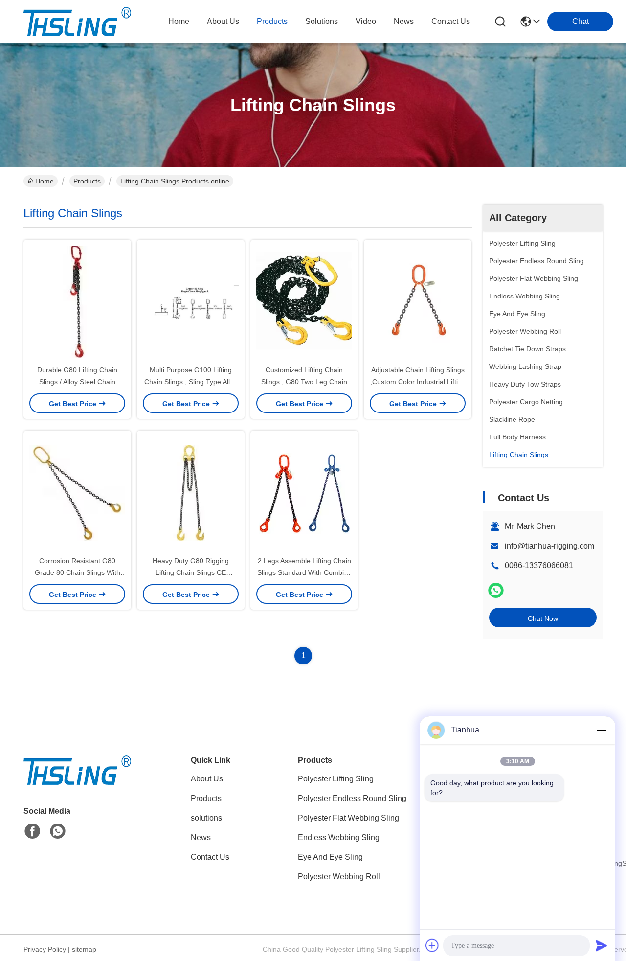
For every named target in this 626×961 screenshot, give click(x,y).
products (272, 21)
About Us (207, 779)
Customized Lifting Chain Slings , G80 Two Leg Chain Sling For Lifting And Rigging (304, 381)
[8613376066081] (58, 831)
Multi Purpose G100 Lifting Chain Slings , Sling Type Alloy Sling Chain (190, 381)
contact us (450, 21)
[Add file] (432, 945)
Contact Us (210, 857)
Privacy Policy (44, 949)
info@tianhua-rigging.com (549, 546)
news (404, 21)
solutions (321, 21)
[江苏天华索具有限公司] (77, 21)
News (201, 837)
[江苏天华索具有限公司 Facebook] (32, 831)
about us (223, 21)
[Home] (77, 782)
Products (87, 181)
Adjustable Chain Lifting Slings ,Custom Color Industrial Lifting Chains (418, 381)
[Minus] (601, 730)
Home (178, 21)
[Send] (601, 945)
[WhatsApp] (496, 590)
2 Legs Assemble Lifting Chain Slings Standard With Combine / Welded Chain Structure (304, 572)
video (366, 21)
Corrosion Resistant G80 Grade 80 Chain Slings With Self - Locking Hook (77, 572)
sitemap (84, 949)
